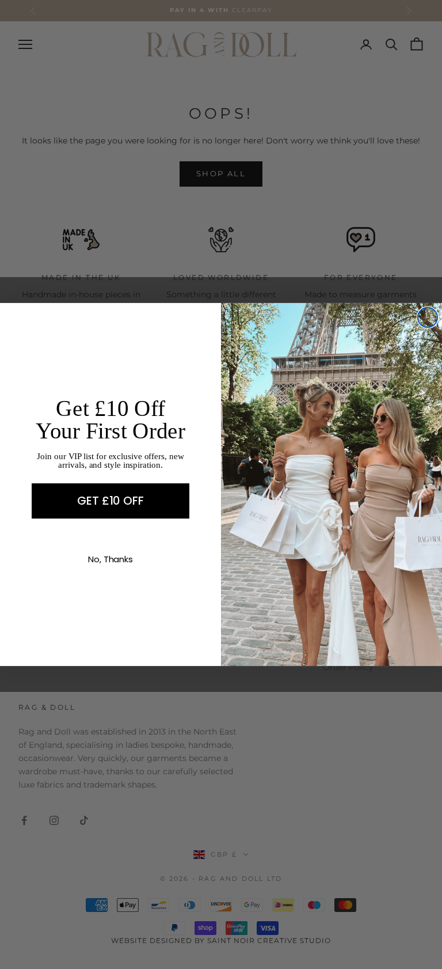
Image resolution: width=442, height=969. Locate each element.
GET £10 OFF (110, 501)
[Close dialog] (427, 317)
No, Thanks (110, 559)
